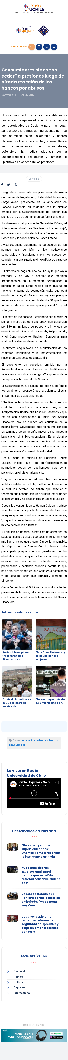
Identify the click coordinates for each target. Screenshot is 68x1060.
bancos (53, 740)
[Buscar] (46, 47)
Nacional (19, 971)
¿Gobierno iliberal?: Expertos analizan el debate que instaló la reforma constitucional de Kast (41, 875)
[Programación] (39, 47)
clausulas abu (17, 744)
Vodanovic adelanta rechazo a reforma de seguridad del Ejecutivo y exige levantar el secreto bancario (40, 924)
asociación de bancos (35, 740)
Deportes (19, 987)
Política (18, 976)
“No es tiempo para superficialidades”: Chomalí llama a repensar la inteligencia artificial (41, 851)
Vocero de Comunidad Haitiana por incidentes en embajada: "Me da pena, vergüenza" (41, 899)
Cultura (18, 982)
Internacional (22, 993)
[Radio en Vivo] (31, 47)
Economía (34, 178)
